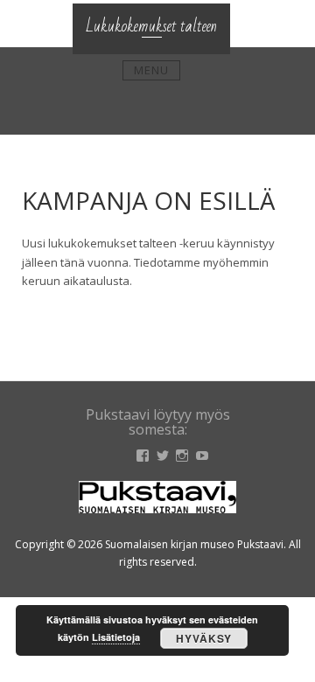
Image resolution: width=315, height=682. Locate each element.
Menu (151, 70)
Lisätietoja (116, 637)
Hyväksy (204, 638)
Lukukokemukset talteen (151, 26)
